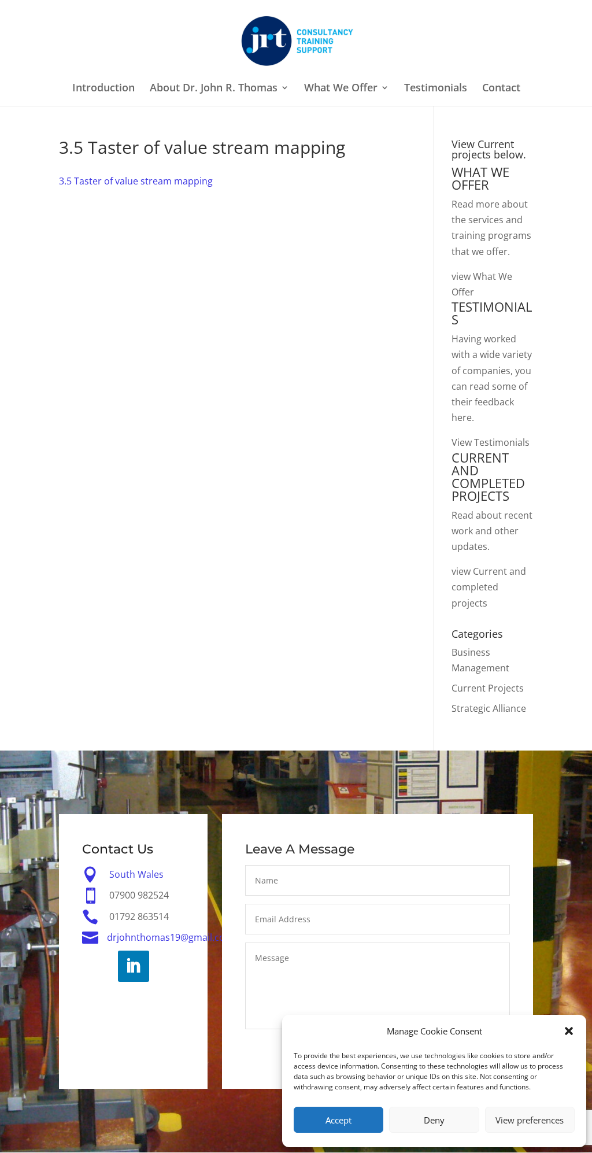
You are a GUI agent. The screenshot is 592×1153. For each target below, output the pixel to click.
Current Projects (488, 688)
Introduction (103, 88)
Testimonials (435, 88)
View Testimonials (491, 442)
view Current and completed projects (489, 587)
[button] (569, 1031)
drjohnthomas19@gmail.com (170, 937)
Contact (501, 88)
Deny (434, 1120)
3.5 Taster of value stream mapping (136, 181)
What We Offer (341, 88)
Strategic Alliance (489, 708)
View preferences (529, 1120)
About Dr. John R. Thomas (214, 88)
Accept (338, 1120)
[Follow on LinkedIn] (133, 966)
